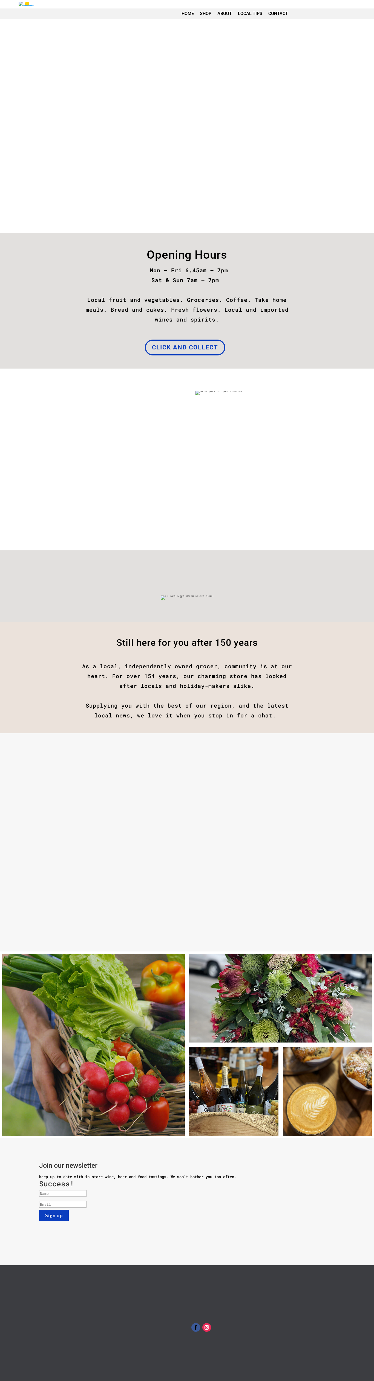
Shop (205, 13)
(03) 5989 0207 (63, 1319)
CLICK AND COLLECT (185, 347)
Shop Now (333, 10)
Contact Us (202, 1303)
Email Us (48, 1325)
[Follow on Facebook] (195, 1327)
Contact (278, 13)
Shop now (93, 185)
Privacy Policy (206, 1296)
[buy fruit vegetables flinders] (93, 1044)
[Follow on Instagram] (206, 1327)
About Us (187, 906)
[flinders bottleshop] (234, 1091)
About (224, 13)
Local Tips (250, 13)
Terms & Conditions (211, 1289)
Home (188, 13)
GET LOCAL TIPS (109, 520)
